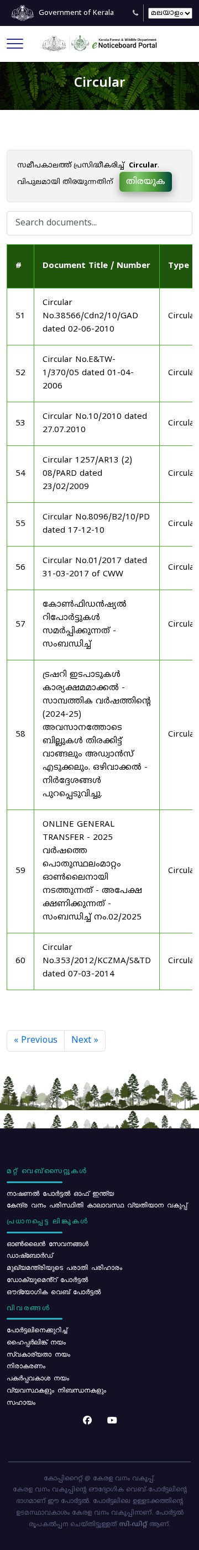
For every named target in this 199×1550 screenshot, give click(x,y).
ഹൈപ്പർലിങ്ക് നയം (36, 1341)
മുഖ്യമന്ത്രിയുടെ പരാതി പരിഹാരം (64, 1267)
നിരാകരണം (26, 1365)
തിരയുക (145, 181)
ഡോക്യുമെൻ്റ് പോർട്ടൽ (47, 1279)
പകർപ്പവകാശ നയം (38, 1377)
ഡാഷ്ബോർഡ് (30, 1255)
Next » (84, 1040)
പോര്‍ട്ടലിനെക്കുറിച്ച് (37, 1329)
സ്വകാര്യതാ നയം (38, 1354)
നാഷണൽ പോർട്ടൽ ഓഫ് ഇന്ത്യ (60, 1193)
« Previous (35, 1040)
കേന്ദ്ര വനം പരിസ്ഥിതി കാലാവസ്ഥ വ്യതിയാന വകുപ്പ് (97, 1204)
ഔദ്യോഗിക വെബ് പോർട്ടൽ (54, 1291)
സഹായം (21, 1402)
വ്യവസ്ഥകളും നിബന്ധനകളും (56, 1389)
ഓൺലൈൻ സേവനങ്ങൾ (47, 1243)
